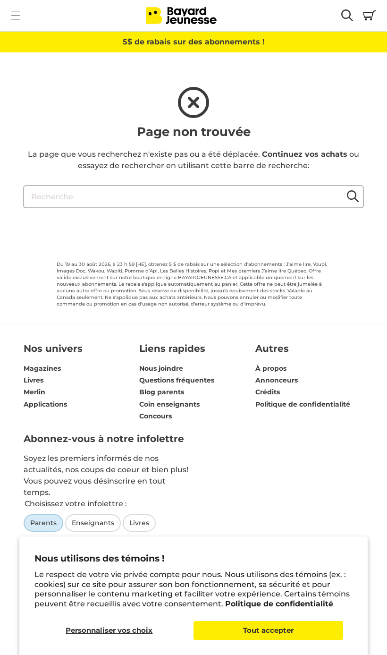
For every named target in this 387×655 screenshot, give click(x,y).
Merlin (34, 392)
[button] (15, 15)
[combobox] (193, 196)
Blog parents (161, 392)
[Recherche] (352, 196)
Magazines (42, 368)
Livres (33, 380)
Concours (155, 416)
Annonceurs (276, 380)
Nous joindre (161, 368)
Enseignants (93, 523)
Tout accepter (268, 630)
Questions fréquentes (176, 380)
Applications (45, 404)
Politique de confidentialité (279, 603)
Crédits (267, 392)
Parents (43, 523)
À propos (270, 368)
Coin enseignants (169, 404)
